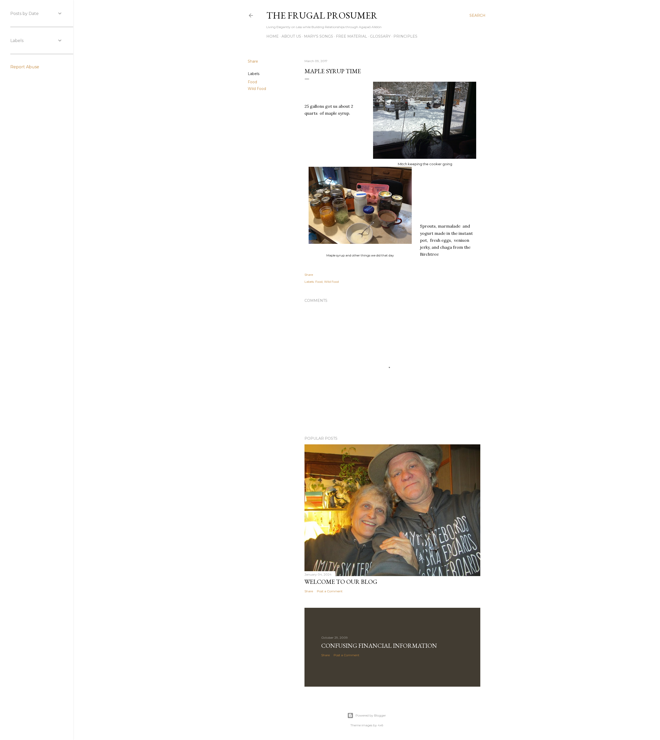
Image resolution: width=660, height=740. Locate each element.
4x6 (380, 725)
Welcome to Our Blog (340, 582)
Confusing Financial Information (379, 646)
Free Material (351, 36)
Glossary (380, 36)
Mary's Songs (318, 36)
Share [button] (253, 61)
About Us (291, 36)
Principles (405, 36)
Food (252, 82)
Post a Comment (330, 591)
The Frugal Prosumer (321, 15)
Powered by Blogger (371, 715)
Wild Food (257, 88)
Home (272, 36)
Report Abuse (24, 66)
